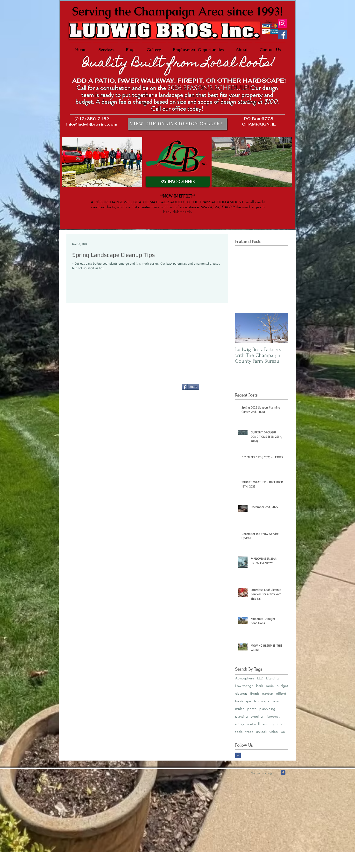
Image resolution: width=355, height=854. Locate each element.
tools (238, 731)
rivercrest (273, 716)
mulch (239, 708)
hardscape (243, 701)
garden (267, 693)
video (274, 731)
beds (270, 686)
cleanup (241, 693)
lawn (275, 701)
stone (281, 724)
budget (282, 686)
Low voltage (244, 686)
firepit (254, 693)
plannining (267, 708)
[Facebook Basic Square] (238, 755)
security (268, 724)
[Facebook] (282, 34)
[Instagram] (282, 23)
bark (259, 686)
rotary (239, 724)
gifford (281, 693)
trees (249, 731)
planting (241, 716)
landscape (262, 701)
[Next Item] (280, 328)
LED (260, 678)
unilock (261, 731)
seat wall (253, 724)
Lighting (272, 678)
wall (283, 731)
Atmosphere (244, 678)
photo (251, 708)
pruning (257, 716)
